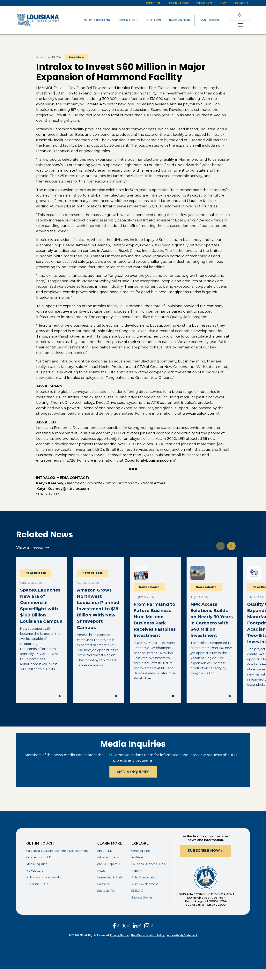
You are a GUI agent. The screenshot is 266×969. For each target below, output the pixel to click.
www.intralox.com (200, 413)
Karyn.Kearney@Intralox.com (62, 489)
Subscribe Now (209, 850)
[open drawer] (240, 25)
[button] (220, 546)
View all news (29, 547)
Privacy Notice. (119, 935)
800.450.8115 (195, 904)
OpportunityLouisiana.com (150, 460)
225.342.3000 (216, 904)
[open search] (240, 15)
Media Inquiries (133, 772)
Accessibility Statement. (182, 935)
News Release (76, 57)
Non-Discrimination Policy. (148, 935)
